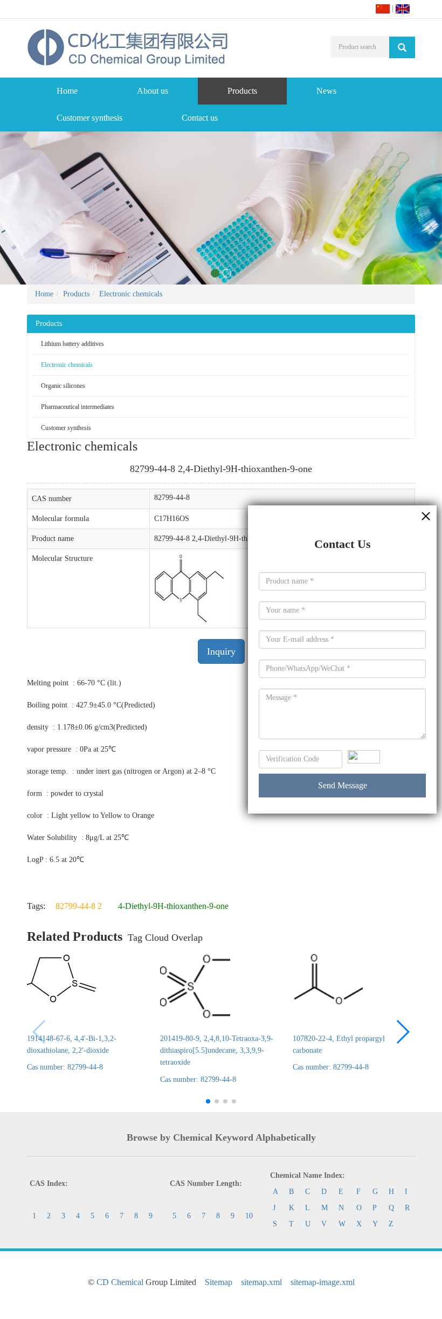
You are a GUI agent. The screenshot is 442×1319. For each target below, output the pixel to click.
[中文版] (383, 8)
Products (242, 90)
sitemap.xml (261, 1282)
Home (67, 90)
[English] (403, 8)
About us (152, 90)
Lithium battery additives (72, 344)
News (326, 90)
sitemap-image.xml (323, 1282)
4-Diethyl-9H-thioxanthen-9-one (173, 906)
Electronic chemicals (130, 294)
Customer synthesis (89, 117)
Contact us (200, 117)
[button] (402, 1032)
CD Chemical (119, 1282)
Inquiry (221, 651)
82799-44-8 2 (79, 906)
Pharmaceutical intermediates (77, 407)
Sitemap (218, 1282)
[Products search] (402, 47)
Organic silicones (63, 386)
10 (249, 1216)
